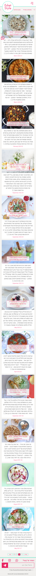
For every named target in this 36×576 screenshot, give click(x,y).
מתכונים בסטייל (27, 10)
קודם (26, 554)
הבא (10, 554)
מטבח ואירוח (17, 10)
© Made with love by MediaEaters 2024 (18, 574)
